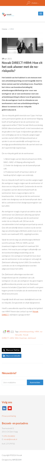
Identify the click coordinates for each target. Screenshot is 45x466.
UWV (12, 338)
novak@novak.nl (10, 439)
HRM (11, 29)
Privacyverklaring (9, 416)
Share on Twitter (13, 350)
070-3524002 (9, 436)
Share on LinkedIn (13, 356)
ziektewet (32, 338)
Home (4, 29)
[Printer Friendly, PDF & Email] (8, 332)
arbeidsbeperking (26, 331)
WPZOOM (16, 460)
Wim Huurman (21, 338)
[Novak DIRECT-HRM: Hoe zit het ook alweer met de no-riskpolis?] (22, 45)
